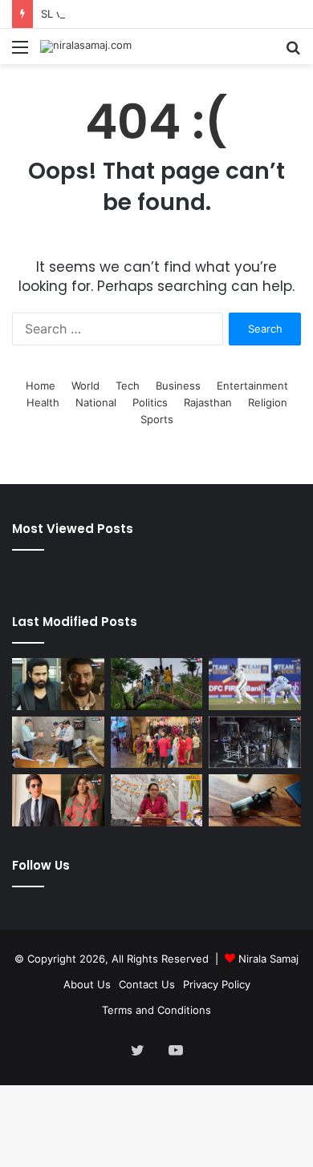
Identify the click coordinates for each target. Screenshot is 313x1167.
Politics (150, 402)
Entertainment (252, 385)
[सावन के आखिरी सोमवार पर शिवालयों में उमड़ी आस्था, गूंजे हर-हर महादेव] (157, 743)
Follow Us (41, 865)
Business (178, 385)
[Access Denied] (255, 800)
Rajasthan (208, 402)
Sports (156, 419)
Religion (267, 402)
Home (40, 385)
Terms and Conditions (156, 1009)
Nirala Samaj (268, 958)
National (95, 402)
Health (42, 402)
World (85, 385)
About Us (87, 984)
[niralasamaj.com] (86, 46)
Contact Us (147, 984)
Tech (128, 385)
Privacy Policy (216, 984)
